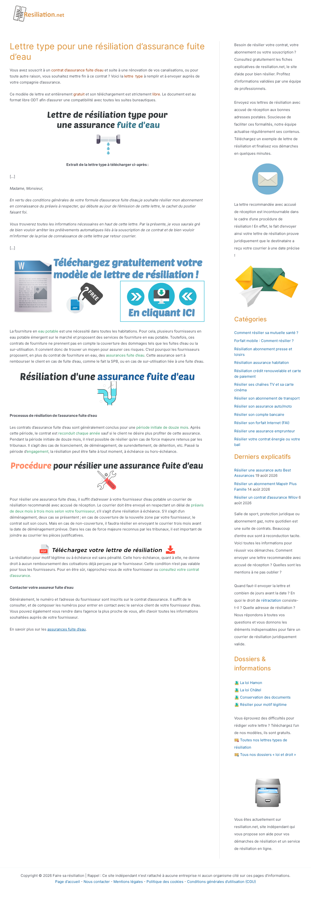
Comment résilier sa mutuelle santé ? (266, 332)
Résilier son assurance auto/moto (263, 406)
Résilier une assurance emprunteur (264, 431)
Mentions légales (128, 881)
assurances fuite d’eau (66, 629)
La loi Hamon (250, 682)
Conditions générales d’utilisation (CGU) (221, 881)
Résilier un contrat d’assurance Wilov (266, 497)
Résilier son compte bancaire (259, 414)
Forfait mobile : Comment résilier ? (264, 340)
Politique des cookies (165, 881)
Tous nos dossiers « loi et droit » (267, 754)
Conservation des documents (265, 697)
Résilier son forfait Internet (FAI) (261, 422)
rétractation (270, 600)
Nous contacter (97, 881)
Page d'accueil (67, 881)
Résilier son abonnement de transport (267, 398)
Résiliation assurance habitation (261, 362)
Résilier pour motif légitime (263, 704)
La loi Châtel (250, 690)
